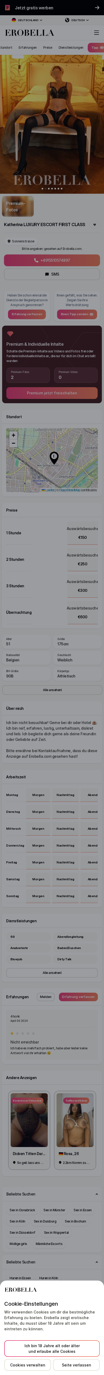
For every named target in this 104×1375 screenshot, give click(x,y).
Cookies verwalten (27, 1365)
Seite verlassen (76, 1365)
